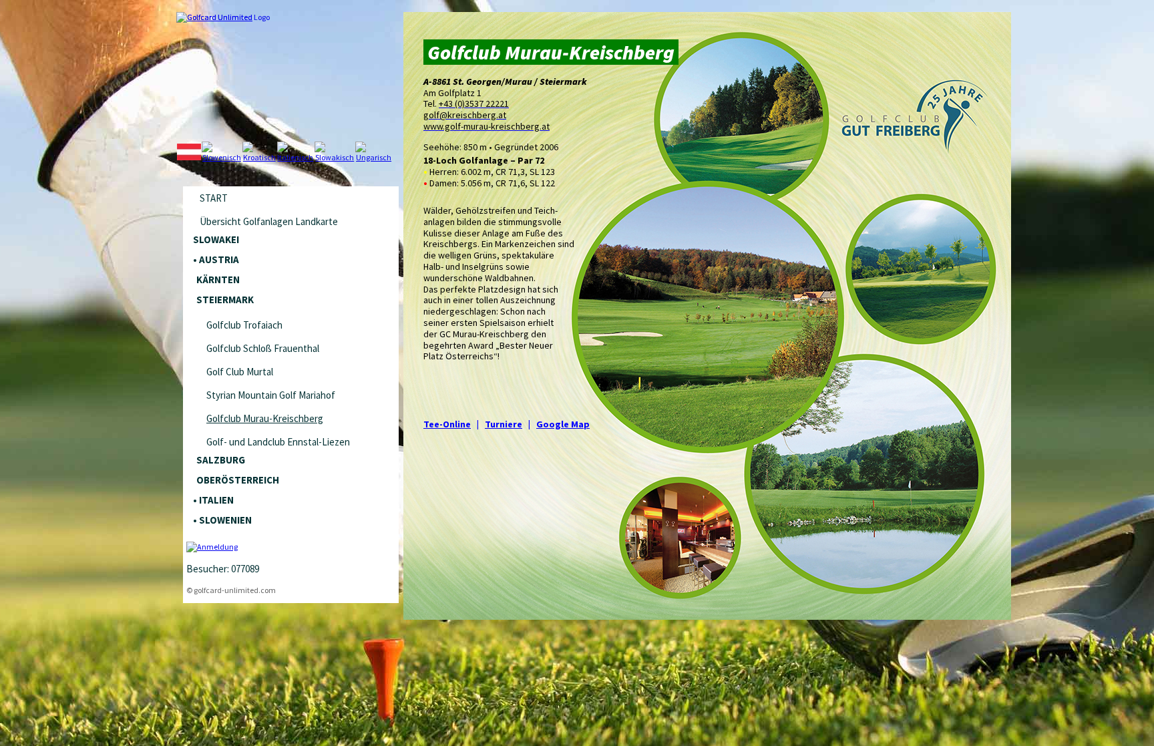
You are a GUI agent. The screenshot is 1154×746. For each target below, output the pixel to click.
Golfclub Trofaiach (244, 325)
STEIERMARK (225, 299)
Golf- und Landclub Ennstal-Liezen (278, 441)
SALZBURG (220, 459)
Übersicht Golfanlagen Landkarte (269, 221)
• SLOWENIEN (222, 520)
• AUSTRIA (216, 259)
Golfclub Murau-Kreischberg (264, 418)
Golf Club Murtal (239, 371)
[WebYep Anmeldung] (212, 547)
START (214, 198)
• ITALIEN (213, 500)
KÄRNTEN (218, 279)
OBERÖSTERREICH (237, 480)
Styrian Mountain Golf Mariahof (270, 395)
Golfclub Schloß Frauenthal (262, 348)
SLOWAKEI (216, 239)
